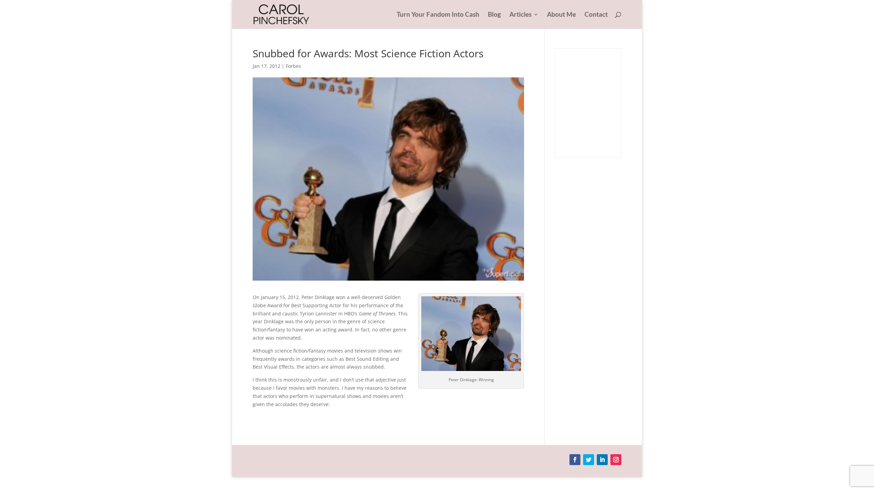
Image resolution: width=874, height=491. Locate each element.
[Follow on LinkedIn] (602, 459)
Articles (520, 15)
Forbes (293, 66)
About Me (561, 15)
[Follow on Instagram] (615, 459)
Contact (596, 15)
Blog (494, 15)
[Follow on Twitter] (588, 459)
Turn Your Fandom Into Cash (438, 15)
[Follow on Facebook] (574, 459)
